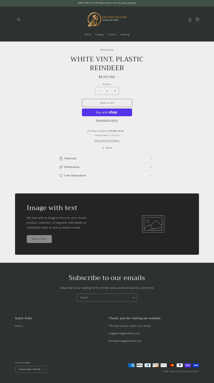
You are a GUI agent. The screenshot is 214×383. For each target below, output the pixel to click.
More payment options (107, 120)
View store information (107, 140)
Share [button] (109, 148)
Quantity (107, 84)
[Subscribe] (133, 298)
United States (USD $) (29, 369)
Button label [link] (39, 238)
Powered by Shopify (190, 371)
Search (19, 326)
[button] (18, 19)
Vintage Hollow (175, 371)
